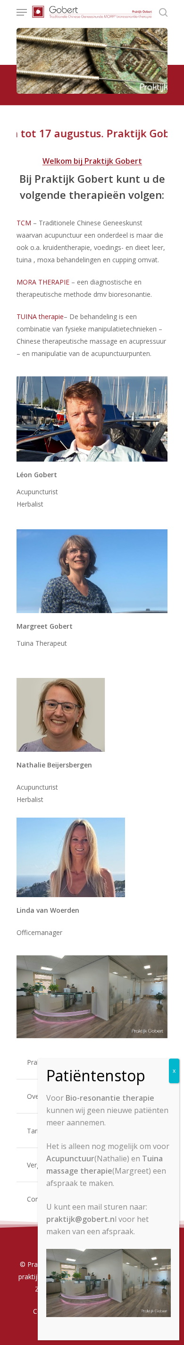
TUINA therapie (40, 316)
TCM (24, 222)
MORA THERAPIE (43, 281)
